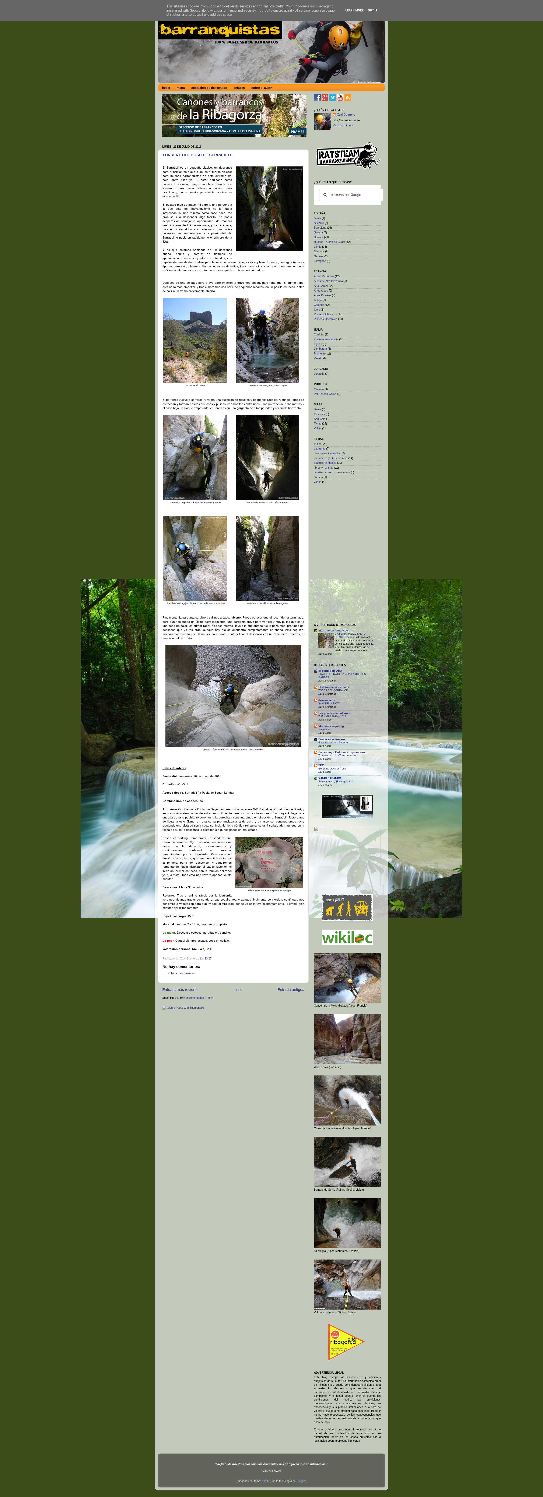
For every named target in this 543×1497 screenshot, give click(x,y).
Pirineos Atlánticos (325, 314)
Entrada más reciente (180, 989)
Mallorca (319, 251)
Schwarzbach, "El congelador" (335, 781)
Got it (373, 10)
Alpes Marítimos (324, 276)
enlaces (239, 87)
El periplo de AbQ (330, 670)
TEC (321, 765)
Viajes (318, 444)
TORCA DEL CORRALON (333, 690)
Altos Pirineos (322, 295)
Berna (317, 409)
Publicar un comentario (182, 973)
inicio (166, 87)
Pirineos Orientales (325, 319)
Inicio (238, 989)
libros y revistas (323, 467)
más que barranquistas (333, 630)
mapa (181, 87)
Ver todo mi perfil (343, 125)
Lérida (317, 246)
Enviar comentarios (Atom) (196, 997)
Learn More (354, 10)
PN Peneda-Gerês (325, 393)
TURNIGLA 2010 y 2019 (332, 716)
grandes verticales (325, 462)
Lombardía (320, 348)
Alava (317, 218)
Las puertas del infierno (334, 713)
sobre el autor (261, 87)
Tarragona (320, 261)
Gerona (318, 232)
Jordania (319, 373)
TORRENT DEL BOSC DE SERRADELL (197, 155)
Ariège (318, 300)
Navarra (318, 256)
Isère (317, 309)
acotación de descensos (209, 87)
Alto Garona (321, 286)
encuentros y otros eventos (330, 458)
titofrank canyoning (331, 726)
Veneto (318, 358)
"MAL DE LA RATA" (329, 703)
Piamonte (320, 353)
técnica (318, 477)
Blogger (301, 1481)
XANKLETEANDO (329, 778)
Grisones (319, 414)
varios (317, 481)
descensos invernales (327, 453)
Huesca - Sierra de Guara (329, 241)
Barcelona (320, 227)
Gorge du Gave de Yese (332, 768)
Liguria (318, 344)
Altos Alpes (321, 290)
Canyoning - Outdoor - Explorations (341, 752)
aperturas (319, 448)
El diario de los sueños (333, 687)
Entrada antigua (290, 989)
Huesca (318, 237)
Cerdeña (319, 334)
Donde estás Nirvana (331, 739)
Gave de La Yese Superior (333, 742)
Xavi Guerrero (346, 114)
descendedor (326, 700)
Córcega (319, 304)
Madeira (319, 389)
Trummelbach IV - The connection (337, 755)
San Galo (319, 419)
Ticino (317, 423)
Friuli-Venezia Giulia (326, 339)
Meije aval (324, 729)
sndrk (265, 1481)
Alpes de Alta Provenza (328, 281)
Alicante (319, 223)
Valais (317, 428)
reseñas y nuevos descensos (332, 472)
